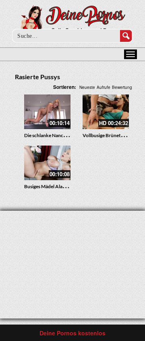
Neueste (87, 87)
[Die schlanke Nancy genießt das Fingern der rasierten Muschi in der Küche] (47, 111)
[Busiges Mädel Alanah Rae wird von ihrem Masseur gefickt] (47, 163)
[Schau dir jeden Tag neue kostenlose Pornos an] (72, 21)
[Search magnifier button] (126, 36)
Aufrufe (103, 87)
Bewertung (122, 87)
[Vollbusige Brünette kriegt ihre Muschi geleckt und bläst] (106, 111)
